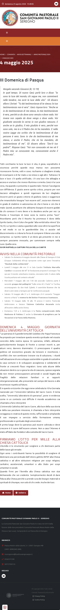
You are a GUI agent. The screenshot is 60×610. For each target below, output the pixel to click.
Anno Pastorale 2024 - (42, 54)
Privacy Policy (39, 596)
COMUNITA (11, 54)
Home (2, 54)
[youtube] (56, 4)
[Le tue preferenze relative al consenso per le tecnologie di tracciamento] (5, 607)
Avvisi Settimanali (24, 54)
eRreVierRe (50, 592)
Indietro (22, 493)
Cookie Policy (39, 600)
